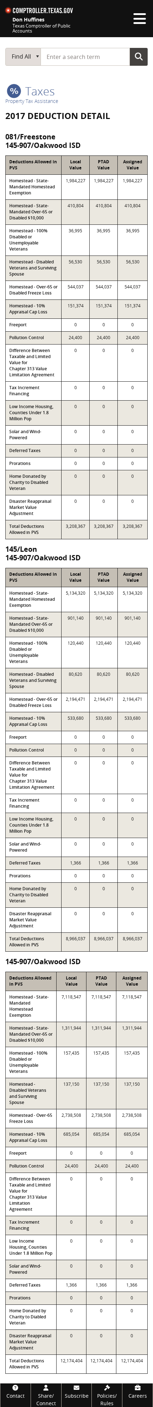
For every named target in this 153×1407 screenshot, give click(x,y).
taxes (38, 91)
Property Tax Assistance (31, 101)
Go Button (139, 56)
